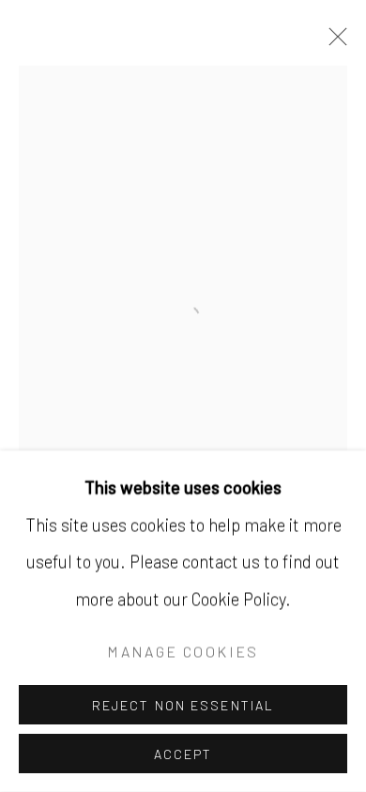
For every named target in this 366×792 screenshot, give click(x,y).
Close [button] (333, 42)
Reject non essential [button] (183, 705)
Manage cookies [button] (182, 652)
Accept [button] (183, 754)
